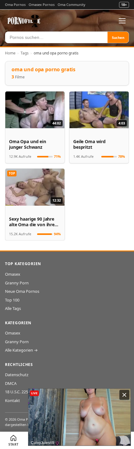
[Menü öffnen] (122, 21)
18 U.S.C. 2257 (17, 392)
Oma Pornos (15, 4)
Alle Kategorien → (21, 350)
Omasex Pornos (42, 4)
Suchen (118, 37)
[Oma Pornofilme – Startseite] (24, 21)
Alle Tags (13, 308)
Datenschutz (16, 374)
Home (10, 53)
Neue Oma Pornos (22, 291)
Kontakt (12, 400)
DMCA (11, 383)
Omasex (12, 274)
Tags (25, 53)
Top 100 (12, 300)
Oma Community (71, 4)
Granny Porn (17, 283)
